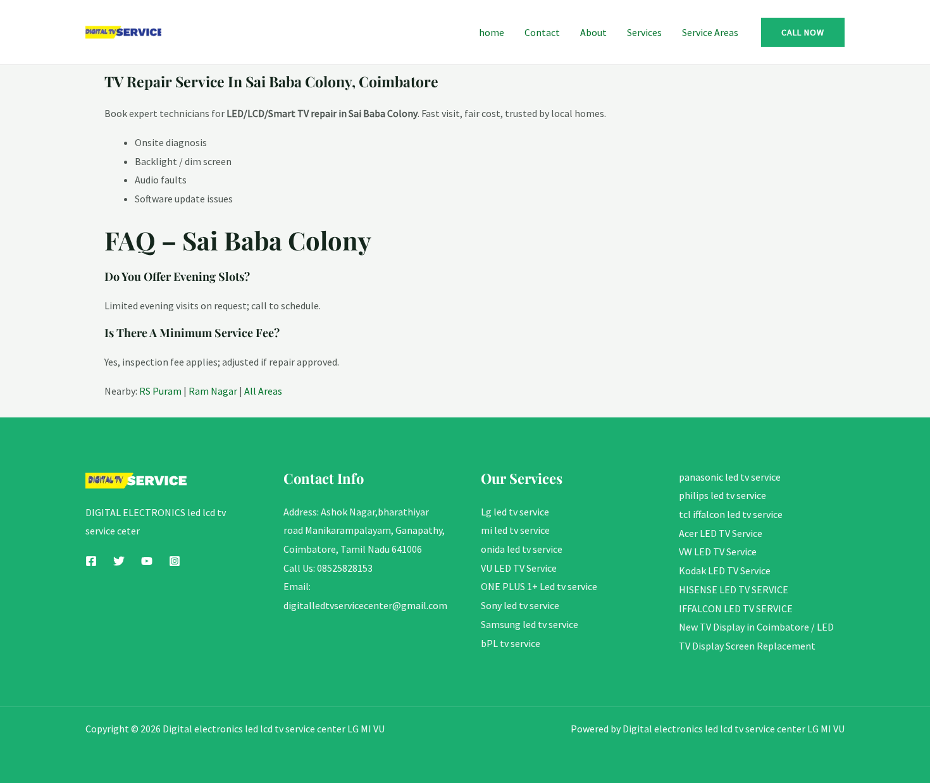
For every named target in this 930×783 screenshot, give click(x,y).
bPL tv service (510, 643)
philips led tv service (722, 495)
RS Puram (160, 391)
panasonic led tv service (730, 477)
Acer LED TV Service (720, 533)
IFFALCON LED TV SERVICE (736, 608)
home (491, 32)
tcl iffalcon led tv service (731, 514)
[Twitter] (119, 561)
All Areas (263, 391)
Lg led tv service (515, 511)
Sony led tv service (520, 605)
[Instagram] (174, 561)
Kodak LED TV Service (725, 570)
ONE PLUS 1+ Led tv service (539, 586)
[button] (803, 32)
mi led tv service (515, 530)
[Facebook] (91, 561)
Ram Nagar (213, 391)
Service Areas (710, 32)
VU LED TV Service (519, 568)
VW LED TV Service (718, 551)
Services (644, 32)
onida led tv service (521, 549)
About (593, 32)
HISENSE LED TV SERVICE (733, 589)
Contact (542, 32)
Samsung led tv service (529, 624)
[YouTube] (146, 561)
